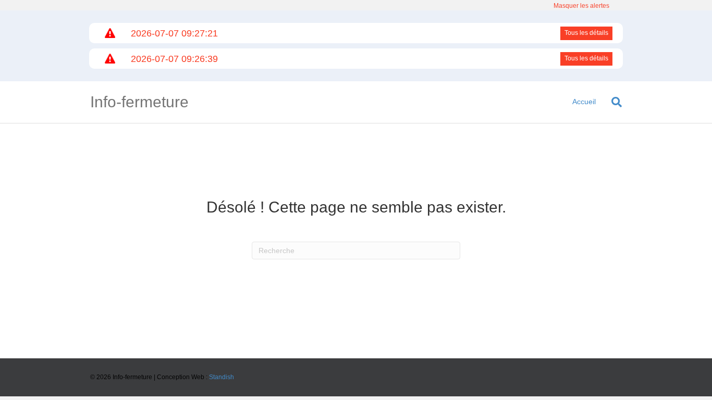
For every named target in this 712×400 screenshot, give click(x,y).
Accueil (584, 101)
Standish (221, 377)
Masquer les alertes (581, 5)
